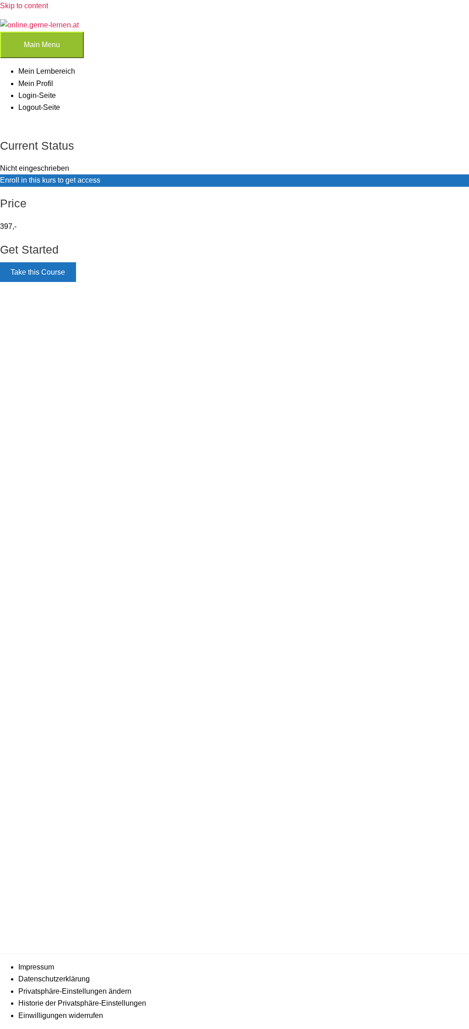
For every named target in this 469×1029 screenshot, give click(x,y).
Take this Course (38, 272)
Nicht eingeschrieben (34, 168)
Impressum (36, 967)
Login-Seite (37, 95)
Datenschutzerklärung (54, 979)
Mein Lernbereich (46, 71)
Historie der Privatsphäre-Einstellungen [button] (82, 1003)
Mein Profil (35, 83)
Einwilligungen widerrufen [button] (60, 1015)
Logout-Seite (39, 107)
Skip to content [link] (24, 6)
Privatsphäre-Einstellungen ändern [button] (74, 991)
